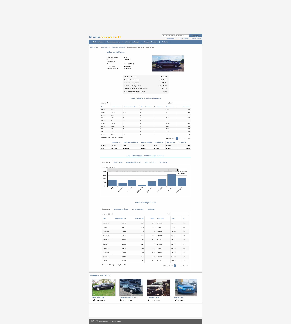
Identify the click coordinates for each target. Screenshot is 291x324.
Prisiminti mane (171, 38)
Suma (173, 218)
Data (102, 106)
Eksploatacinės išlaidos (131, 106)
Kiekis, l (153, 218)
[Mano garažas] (106, 36)
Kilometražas (186, 106)
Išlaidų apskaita (97, 42)
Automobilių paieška (113, 42)
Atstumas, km (139, 218)
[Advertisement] (145, 16)
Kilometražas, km (120, 218)
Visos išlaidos (106, 162)
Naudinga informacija (150, 42)
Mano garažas (94, 47)
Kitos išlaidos (158, 106)
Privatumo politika (116, 321)
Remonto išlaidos (146, 106)
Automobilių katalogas (132, 42)
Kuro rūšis (160, 218)
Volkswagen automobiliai (118, 47)
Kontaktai (165, 42)
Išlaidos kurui (116, 106)
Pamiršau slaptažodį (196, 38)
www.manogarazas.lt (103, 321)
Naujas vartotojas (184, 38)
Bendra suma (170, 106)
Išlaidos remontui (150, 162)
